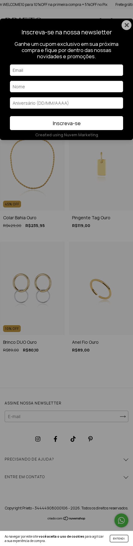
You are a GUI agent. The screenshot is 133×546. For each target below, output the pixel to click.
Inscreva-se (67, 123)
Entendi (119, 538)
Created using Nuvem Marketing (66, 135)
